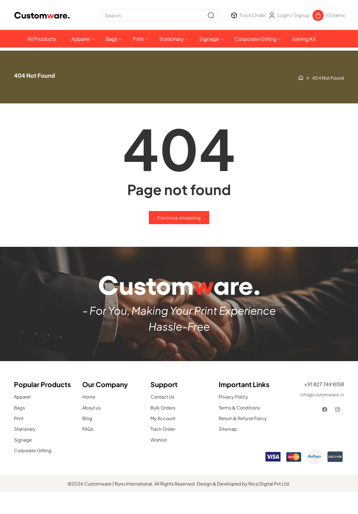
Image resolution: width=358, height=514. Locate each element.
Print (18, 418)
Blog (87, 418)
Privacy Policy (233, 397)
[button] (159, 15)
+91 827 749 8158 (324, 384)
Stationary (25, 429)
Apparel (22, 397)
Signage (23, 440)
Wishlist (158, 440)
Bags (19, 408)
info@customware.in (322, 394)
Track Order (162, 429)
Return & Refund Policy (243, 418)
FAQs (87, 429)
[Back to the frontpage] (300, 77)
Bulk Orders (162, 408)
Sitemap (228, 429)
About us (91, 408)
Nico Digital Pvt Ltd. (269, 484)
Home (88, 397)
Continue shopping (179, 217)
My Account (162, 418)
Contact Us (162, 397)
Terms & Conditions (239, 408)
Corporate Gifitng (32, 451)
